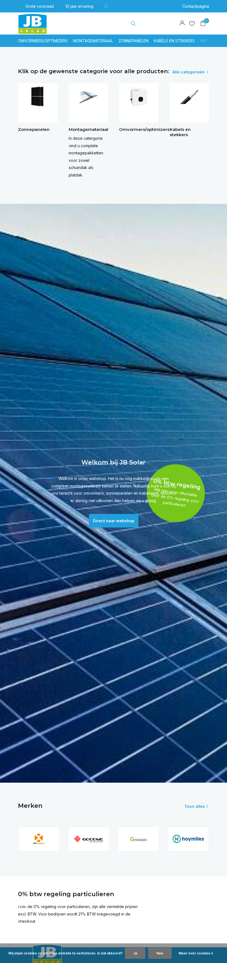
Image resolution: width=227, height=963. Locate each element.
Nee (159, 953)
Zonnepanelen (133, 40)
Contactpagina (195, 6)
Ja (135, 953)
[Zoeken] (133, 23)
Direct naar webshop (113, 520)
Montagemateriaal (93, 40)
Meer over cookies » (196, 953)
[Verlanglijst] (192, 23)
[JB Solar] (35, 23)
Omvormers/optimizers (43, 40)
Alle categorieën (188, 72)
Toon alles (194, 806)
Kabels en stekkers (174, 40)
